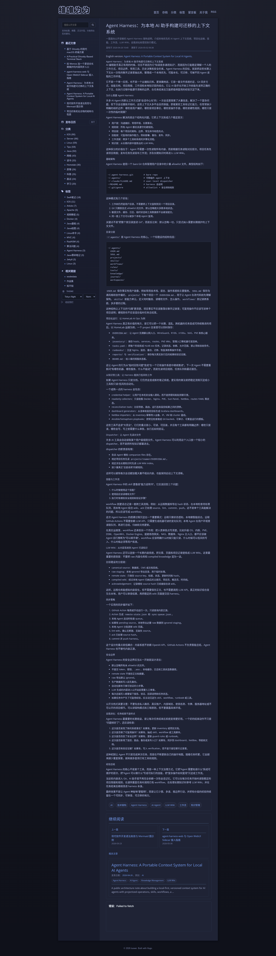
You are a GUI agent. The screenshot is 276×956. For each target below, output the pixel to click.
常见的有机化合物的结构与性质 (80, 113)
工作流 (183, 805)
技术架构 (121, 805)
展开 (93, 122)
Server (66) (72, 138)
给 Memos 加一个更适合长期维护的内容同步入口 (80, 65)
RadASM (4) (73, 241)
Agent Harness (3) (76, 250)
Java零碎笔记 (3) (75, 255)
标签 (182, 12)
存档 (165, 12)
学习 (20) (71, 183)
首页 (156, 12)
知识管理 (195, 805)
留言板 (192, 12)
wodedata (72, 276)
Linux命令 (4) (73, 233)
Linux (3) (71, 263)
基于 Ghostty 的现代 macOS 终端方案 (77, 50)
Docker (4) (72, 219)
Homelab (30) (74, 164)
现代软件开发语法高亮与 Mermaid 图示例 (79, 105)
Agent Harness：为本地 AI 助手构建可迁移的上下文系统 (80, 86)
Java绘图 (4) (73, 228)
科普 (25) (71, 174)
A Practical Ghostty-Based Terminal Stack (80, 57)
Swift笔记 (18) (74, 197)
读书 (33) (71, 160)
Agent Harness (139, 805)
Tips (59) (71, 147)
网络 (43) (71, 155)
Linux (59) (72, 142)
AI (112, 805)
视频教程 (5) (73, 214)
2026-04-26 (127, 875)
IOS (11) (71, 201)
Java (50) (71, 151)
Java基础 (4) (73, 223)
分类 (173, 12)
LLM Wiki (170, 805)
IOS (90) (71, 134)
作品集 (70, 281)
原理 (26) (71, 169)
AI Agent (156, 805)
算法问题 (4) (73, 246)
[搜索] (93, 25)
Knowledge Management (152, 880)
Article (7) (72, 206)
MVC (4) (71, 237)
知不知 (70, 286)
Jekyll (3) (71, 259)
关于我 (203, 12)
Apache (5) (72, 210)
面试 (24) (71, 179)
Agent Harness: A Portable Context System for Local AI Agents (81, 96)
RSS (213, 11)
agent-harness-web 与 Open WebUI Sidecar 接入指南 (80, 74)
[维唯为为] (74, 10)
